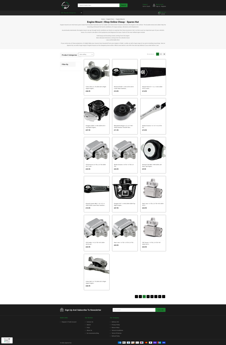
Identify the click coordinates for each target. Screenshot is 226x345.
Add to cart (86, 72)
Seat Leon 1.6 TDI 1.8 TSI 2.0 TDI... (124, 242)
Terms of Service (116, 333)
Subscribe (160, 310)
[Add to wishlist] (86, 61)
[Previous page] (136, 296)
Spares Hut (68, 343)
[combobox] (103, 5)
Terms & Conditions (117, 330)
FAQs (88, 327)
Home (103, 19)
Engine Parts (110, 19)
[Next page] (163, 296)
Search (88, 324)
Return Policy (115, 327)
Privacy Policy (115, 324)
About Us (89, 330)
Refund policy (115, 336)
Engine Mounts (120, 19)
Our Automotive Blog (92, 333)
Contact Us (89, 322)
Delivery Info (115, 322)
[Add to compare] (86, 65)
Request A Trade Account (69, 322)
